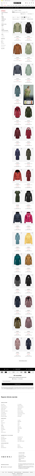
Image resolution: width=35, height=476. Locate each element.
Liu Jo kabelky (19, 404)
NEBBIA (2, 425)
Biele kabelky (19, 416)
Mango (19, 424)
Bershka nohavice (3, 405)
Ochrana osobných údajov (17, 472)
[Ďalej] (31, 5)
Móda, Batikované (3, 447)
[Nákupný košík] (33, 2)
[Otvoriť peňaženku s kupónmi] (25, 2)
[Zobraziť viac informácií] (18, 61)
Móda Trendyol (3, 439)
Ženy (13, 10)
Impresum (31, 472)
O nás (3, 472)
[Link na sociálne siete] (2, 456)
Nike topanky (19, 409)
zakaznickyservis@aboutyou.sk (10, 388)
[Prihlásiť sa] (27, 2)
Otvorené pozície (10, 472)
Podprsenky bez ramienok (21, 413)
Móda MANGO (20, 439)
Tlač (5, 472)
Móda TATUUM (20, 438)
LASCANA (2, 426)
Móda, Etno (19, 446)
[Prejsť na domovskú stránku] (6, 453)
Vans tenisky (3, 404)
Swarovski (2, 420)
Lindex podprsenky (3, 413)
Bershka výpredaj (20, 405)
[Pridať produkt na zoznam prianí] (21, 22)
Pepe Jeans (19, 426)
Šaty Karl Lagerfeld (20, 412)
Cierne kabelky (3, 412)
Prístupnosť (13, 473)
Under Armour (3, 422)
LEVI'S (18, 429)
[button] (23, 14)
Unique (19, 422)
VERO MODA (19, 421)
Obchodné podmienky (26, 472)
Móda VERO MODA (3, 438)
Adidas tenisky (3, 409)
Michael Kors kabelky (4, 416)
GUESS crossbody (3, 408)
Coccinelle (19, 420)
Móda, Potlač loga (20, 447)
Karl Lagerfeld (3, 429)
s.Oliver (2, 424)
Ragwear (20, 10)
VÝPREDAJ (16, 10)
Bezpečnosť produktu (20, 473)
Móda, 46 (2, 446)
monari (2, 430)
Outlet (3, 0)
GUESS (19, 430)
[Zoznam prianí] (31, 2)
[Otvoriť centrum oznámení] (29, 3)
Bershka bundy (20, 408)
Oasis (2, 421)
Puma (18, 425)
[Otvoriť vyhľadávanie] (33, 5)
